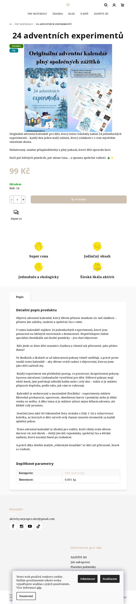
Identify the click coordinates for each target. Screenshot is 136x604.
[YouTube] (30, 526)
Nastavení (26, 596)
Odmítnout (87, 579)
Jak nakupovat (80, 562)
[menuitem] (37, 14)
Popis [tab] (20, 297)
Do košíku (80, 199)
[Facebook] (13, 526)
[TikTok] (38, 526)
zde (39, 587)
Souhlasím (110, 579)
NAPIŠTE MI (79, 557)
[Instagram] (21, 526)
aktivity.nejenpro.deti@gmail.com (32, 519)
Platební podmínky (83, 567)
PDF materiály (75, 473)
